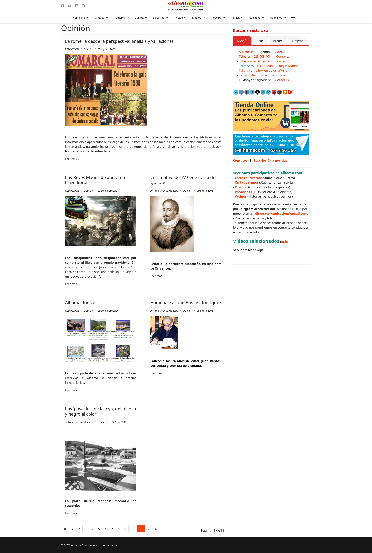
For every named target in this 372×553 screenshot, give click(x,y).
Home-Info (79, 17)
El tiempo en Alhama (254, 61)
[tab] (242, 41)
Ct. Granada (264, 66)
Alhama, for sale (81, 302)
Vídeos (279, 52)
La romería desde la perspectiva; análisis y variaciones (119, 41)
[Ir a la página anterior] (72, 528)
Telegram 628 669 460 (255, 56)
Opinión (88, 49)
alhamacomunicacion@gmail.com (280, 213)
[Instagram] (83, 6)
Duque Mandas (289, 66)
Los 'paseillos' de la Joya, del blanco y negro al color (100, 411)
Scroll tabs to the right (304, 43)
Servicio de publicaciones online (262, 75)
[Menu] (293, 17)
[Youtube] (69, 6)
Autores (283, 80)
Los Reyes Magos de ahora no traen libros (95, 179)
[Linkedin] (76, 6)
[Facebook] (62, 6)
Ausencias (246, 52)
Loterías (280, 61)
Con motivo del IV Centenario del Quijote (183, 179)
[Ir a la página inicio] (65, 528)
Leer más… (72, 159)
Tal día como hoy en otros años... (263, 70)
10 (132, 529)
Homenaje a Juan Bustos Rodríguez (185, 302)
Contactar (283, 56)
